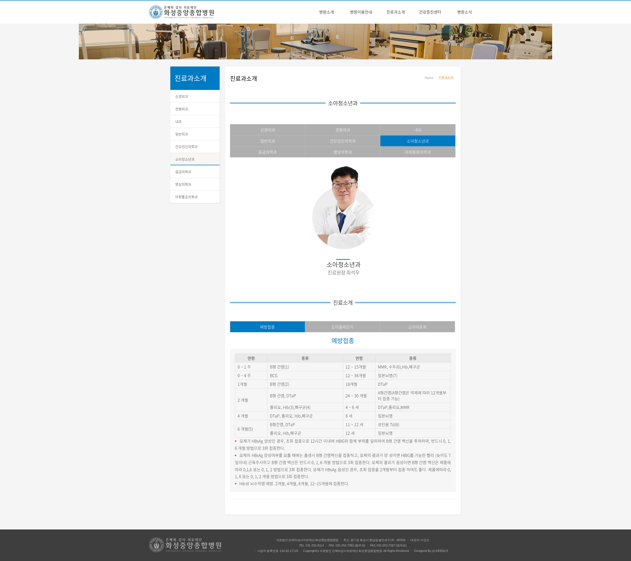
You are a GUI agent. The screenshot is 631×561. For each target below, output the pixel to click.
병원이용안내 (361, 12)
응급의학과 (183, 171)
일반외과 (181, 134)
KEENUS (442, 551)
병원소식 (464, 12)
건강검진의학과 (186, 146)
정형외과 (181, 108)
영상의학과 (183, 184)
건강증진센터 (430, 12)
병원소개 (326, 12)
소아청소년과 (184, 159)
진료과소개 (395, 12)
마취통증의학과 (186, 196)
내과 (178, 121)
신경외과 (181, 96)
